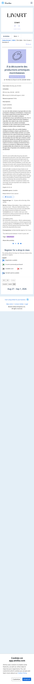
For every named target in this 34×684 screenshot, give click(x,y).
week (10, 284)
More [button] (15, 36)
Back (29, 44)
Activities (6, 36)
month (5, 284)
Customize (16, 679)
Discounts (9, 197)
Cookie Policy (22, 673)
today (13, 280)
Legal (26, 304)
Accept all (26, 679)
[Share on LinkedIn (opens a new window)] (18, 243)
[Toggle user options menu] (31, 3)
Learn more (17, 29)
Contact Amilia (19, 304)
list (14, 284)
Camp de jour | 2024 (8, 40)
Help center (9, 304)
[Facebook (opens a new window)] (15, 25)
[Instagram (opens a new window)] (19, 25)
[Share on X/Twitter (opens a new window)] (15, 243)
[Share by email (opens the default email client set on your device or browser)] (20, 243)
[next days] (8, 280)
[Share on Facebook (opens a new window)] (13, 243)
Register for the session (17, 77)
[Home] (6, 2)
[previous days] (4, 280)
